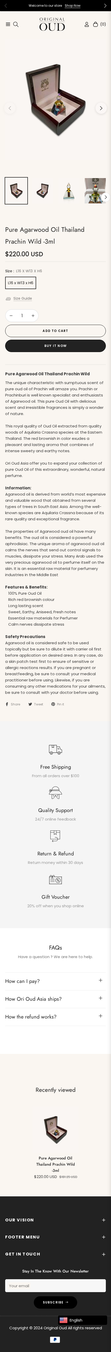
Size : (23, 271)
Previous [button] (9, 108)
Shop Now (73, 5)
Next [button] (101, 108)
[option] (55, 99)
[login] (84, 24)
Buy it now (55, 346)
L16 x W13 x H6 (20, 282)
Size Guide (22, 298)
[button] (105, 5)
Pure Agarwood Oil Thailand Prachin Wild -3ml (55, 1164)
